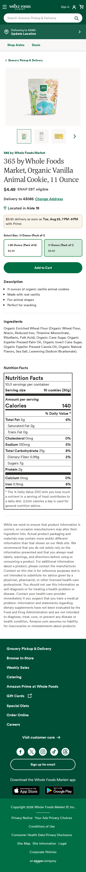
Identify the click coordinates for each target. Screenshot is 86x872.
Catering (14, 676)
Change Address (49, 198)
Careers (13, 724)
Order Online (18, 714)
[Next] (41, 106)
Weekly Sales (18, 667)
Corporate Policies (43, 852)
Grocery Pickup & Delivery (29, 648)
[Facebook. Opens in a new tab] (20, 752)
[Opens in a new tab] (26, 790)
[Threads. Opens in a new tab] (65, 752)
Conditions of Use (42, 826)
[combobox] (39, 18)
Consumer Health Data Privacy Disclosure (41, 835)
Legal (62, 843)
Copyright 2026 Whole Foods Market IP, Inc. (43, 807)
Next (74, 136)
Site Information (44, 843)
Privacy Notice (22, 818)
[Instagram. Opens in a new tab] (43, 752)
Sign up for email (43, 764)
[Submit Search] (77, 18)
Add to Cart (43, 267)
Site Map (23, 843)
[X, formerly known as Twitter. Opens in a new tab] (32, 752)
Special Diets (18, 705)
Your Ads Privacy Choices (53, 818)
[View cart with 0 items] (81, 7)
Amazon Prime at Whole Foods (32, 686)
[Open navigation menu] (4, 7)
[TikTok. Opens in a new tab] (54, 752)
